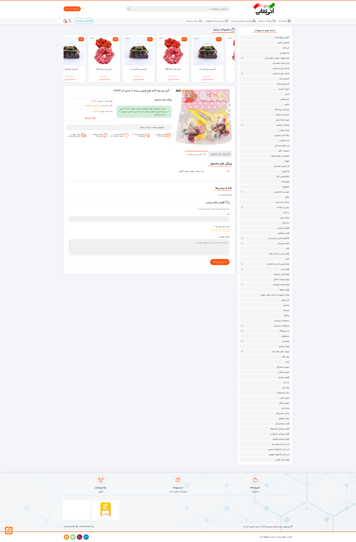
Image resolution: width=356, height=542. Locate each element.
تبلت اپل (285, 387)
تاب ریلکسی (284, 140)
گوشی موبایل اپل (282, 423)
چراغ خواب (285, 181)
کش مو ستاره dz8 (184, 69)
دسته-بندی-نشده (282, 202)
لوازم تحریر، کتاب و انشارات (278, 264)
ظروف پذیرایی (283, 228)
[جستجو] (129, 9)
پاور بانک (285, 356)
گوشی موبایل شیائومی (280, 433)
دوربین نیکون (284, 403)
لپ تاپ (286, 382)
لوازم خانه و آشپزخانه (281, 284)
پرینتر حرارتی (284, 130)
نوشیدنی (285, 341)
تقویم (287, 161)
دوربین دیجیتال (283, 367)
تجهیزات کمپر (283, 150)
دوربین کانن (284, 397)
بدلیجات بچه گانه (282, 109)
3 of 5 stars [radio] (220, 230)
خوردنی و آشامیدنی (281, 192)
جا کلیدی (285, 171)
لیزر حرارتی (285, 300)
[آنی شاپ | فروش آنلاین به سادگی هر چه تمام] (265, 9)
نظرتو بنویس (224, 236)
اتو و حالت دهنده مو (281, 63)
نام (228, 213)
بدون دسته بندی (282, 119)
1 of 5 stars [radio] (228, 230)
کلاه (287, 248)
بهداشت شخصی (282, 125)
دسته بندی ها (192, 20)
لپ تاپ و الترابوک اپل (280, 444)
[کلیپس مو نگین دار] (218, 51)
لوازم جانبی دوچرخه (281, 274)
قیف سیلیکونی (283, 233)
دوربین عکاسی (283, 372)
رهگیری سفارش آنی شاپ (241, 20)
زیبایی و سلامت (283, 207)
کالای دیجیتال (283, 243)
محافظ (286, 315)
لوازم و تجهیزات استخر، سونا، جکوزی (274, 294)
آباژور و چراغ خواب (282, 37)
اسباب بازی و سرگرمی (281, 73)
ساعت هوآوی (284, 418)
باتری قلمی (284, 99)
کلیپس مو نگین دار (218, 69)
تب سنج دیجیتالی (282, 145)
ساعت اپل (285, 408)
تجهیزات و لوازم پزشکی (280, 155)
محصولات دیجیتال (281, 325)
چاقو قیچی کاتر (283, 176)
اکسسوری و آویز (283, 83)
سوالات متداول (265, 20)
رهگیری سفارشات (82, 20)
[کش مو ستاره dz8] (184, 51)
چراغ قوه (285, 186)
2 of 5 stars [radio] (224, 230)
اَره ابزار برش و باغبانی (281, 68)
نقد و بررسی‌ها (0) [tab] (194, 154)
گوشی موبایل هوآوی (281, 439)
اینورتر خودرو (284, 89)
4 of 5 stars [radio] (216, 230)
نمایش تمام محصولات (214, 20)
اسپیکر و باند (284, 78)
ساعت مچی (284, 217)
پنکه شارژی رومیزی (282, 135)
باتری (287, 94)
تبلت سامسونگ (283, 392)
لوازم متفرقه (284, 289)
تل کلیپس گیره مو (93, 105)
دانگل (287, 197)
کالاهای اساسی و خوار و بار (278, 238)
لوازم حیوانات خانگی (281, 279)
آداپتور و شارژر (283, 42)
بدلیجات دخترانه (282, 114)
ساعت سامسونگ (282, 413)
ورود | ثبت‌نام (71, 8)
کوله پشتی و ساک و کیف (279, 253)
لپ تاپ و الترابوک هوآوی (279, 454)
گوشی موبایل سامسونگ (279, 428)
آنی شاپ (285, 47)
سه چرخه (285, 222)
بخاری (287, 104)
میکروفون (285, 336)
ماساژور (286, 305)
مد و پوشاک (284, 331)
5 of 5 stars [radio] (212, 230)
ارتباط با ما (283, 20)
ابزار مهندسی (284, 52)
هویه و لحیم (284, 346)
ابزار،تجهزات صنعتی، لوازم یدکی (277, 58)
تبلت (287, 361)
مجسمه (286, 310)
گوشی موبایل (283, 377)
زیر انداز (286, 212)
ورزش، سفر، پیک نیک (280, 351)
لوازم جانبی (285, 269)
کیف (287, 258)
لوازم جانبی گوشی (282, 459)
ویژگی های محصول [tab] (219, 154)
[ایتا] (9, 530)
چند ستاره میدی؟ (222, 226)
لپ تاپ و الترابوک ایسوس (278, 449)
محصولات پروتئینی (281, 320)
